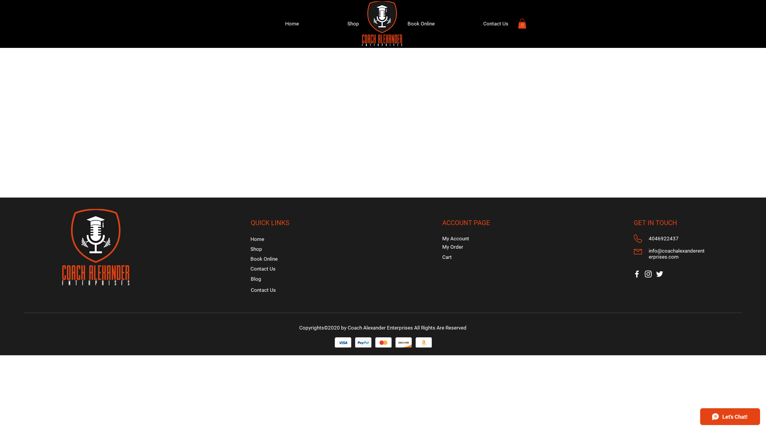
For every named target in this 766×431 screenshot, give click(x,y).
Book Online (264, 259)
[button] (522, 23)
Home (257, 239)
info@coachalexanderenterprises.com (677, 254)
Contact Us (263, 269)
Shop (256, 249)
